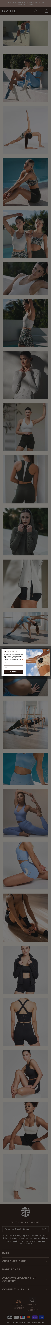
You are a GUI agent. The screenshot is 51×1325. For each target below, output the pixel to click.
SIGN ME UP (13, 671)
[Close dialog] (48, 650)
